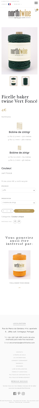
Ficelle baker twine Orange (19, 283)
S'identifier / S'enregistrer (10, 1)
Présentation (6, 198)
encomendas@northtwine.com (22, 343)
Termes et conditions (19, 372)
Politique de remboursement (19, 377)
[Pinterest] (19, 222)
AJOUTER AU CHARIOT (24, 210)
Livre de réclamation (19, 369)
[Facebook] (15, 222)
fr (5, 4)
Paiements (19, 363)
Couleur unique (17, 217)
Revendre (19, 366)
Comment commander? (19, 360)
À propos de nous (19, 355)
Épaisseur (5, 186)
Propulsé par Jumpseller (22, 402)
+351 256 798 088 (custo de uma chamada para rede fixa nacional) (20, 338)
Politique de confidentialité (19, 374)
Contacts (19, 352)
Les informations (19, 357)
